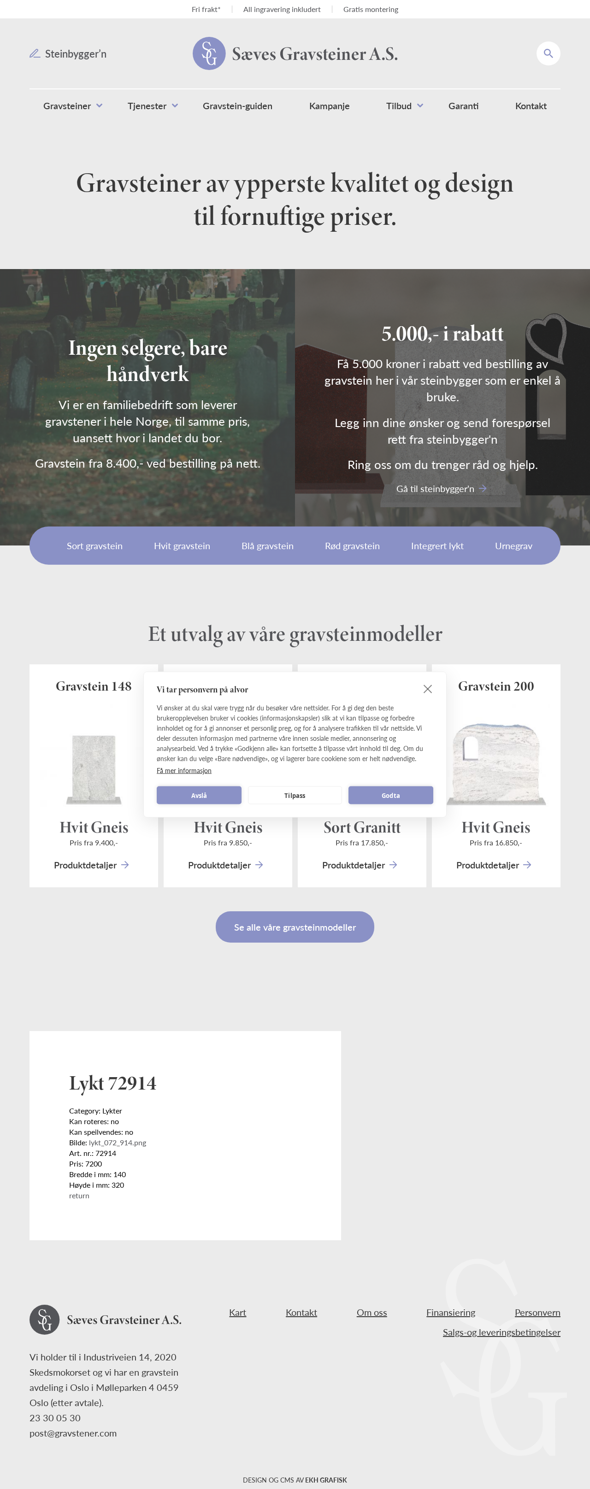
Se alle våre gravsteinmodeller (295, 926)
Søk (554, 46)
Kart (237, 1312)
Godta (391, 795)
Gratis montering (370, 9)
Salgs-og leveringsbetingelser (501, 1331)
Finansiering (450, 1312)
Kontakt (301, 1312)
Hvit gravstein (182, 545)
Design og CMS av (295, 1479)
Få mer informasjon (184, 770)
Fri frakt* (206, 9)
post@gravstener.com (73, 1432)
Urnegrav (513, 545)
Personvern (537, 1312)
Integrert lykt (437, 545)
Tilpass (294, 795)
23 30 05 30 (55, 1417)
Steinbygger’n (75, 53)
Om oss (372, 1312)
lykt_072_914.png (117, 1142)
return (79, 1195)
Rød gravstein (352, 545)
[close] (428, 688)
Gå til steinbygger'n (435, 488)
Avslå (199, 795)
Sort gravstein (95, 545)
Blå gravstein (268, 545)
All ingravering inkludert (282, 9)
